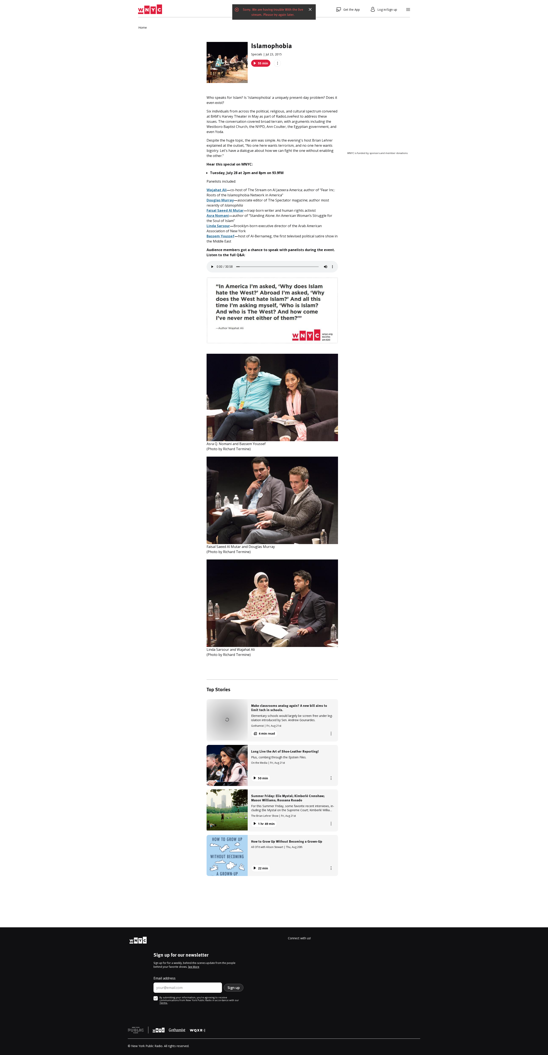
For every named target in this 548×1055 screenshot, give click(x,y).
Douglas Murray (220, 200)
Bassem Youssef (220, 236)
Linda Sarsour (218, 225)
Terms (163, 1002)
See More (193, 967)
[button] (272, 720)
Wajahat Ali (217, 190)
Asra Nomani (218, 215)
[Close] (310, 9)
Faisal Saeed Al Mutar (225, 210)
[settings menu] (408, 9)
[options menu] (277, 63)
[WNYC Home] (150, 9)
